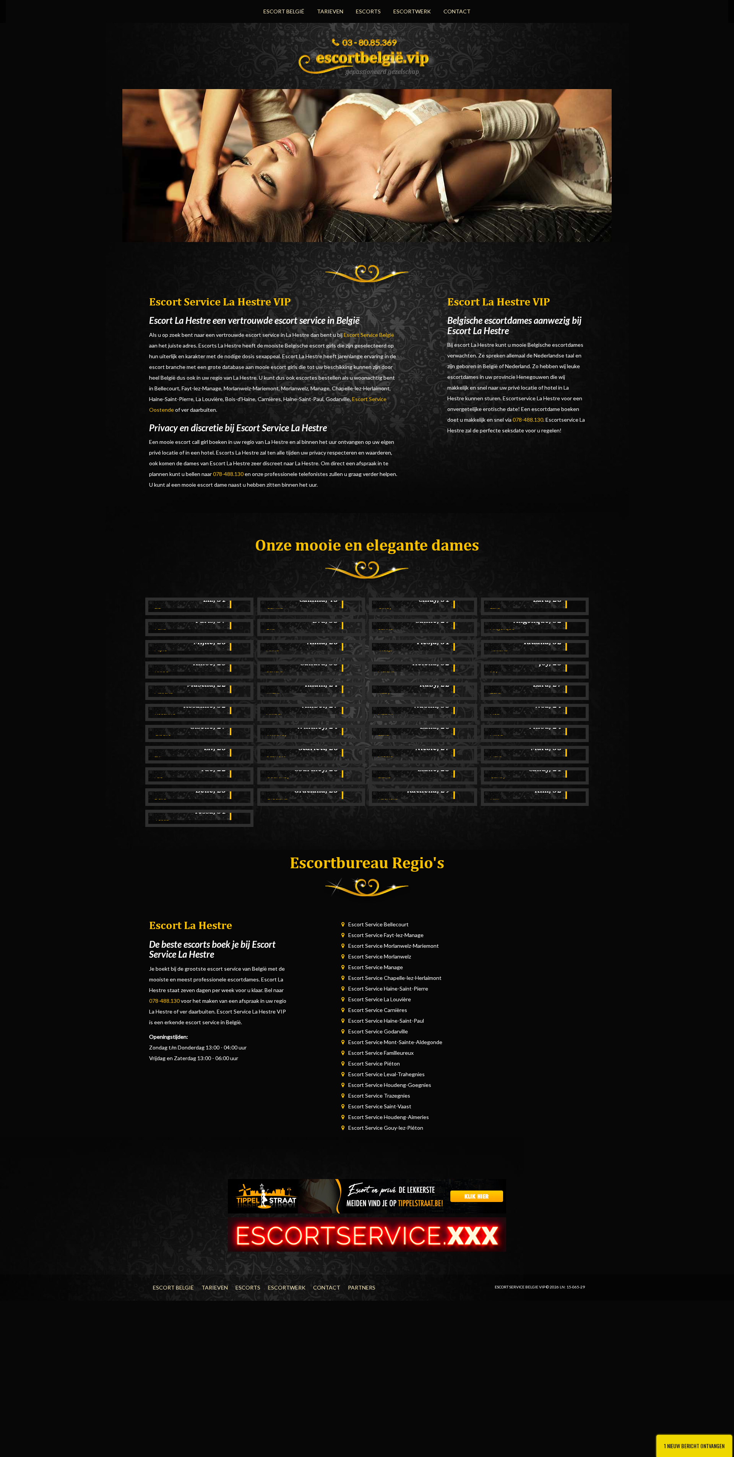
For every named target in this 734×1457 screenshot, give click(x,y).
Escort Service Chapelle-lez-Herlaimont (395, 978)
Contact (457, 11)
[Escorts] (367, 1195)
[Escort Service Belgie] (367, 60)
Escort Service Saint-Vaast (379, 1106)
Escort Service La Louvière (379, 999)
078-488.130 (228, 474)
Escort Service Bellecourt (378, 924)
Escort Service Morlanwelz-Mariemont (393, 945)
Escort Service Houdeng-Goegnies (389, 1085)
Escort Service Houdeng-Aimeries (388, 1117)
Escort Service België (369, 334)
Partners (361, 1287)
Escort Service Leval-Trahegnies (386, 1074)
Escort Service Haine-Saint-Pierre (388, 988)
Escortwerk (412, 11)
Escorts (368, 11)
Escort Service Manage (375, 967)
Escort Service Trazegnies (379, 1095)
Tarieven (330, 11)
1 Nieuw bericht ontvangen (694, 1446)
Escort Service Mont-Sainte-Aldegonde (395, 1042)
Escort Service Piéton (374, 1063)
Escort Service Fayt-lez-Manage (386, 935)
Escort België (283, 11)
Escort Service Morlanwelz (379, 956)
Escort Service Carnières (377, 1010)
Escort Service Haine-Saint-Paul (386, 1020)
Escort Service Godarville (378, 1031)
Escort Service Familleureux (381, 1052)
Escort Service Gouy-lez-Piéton (385, 1127)
